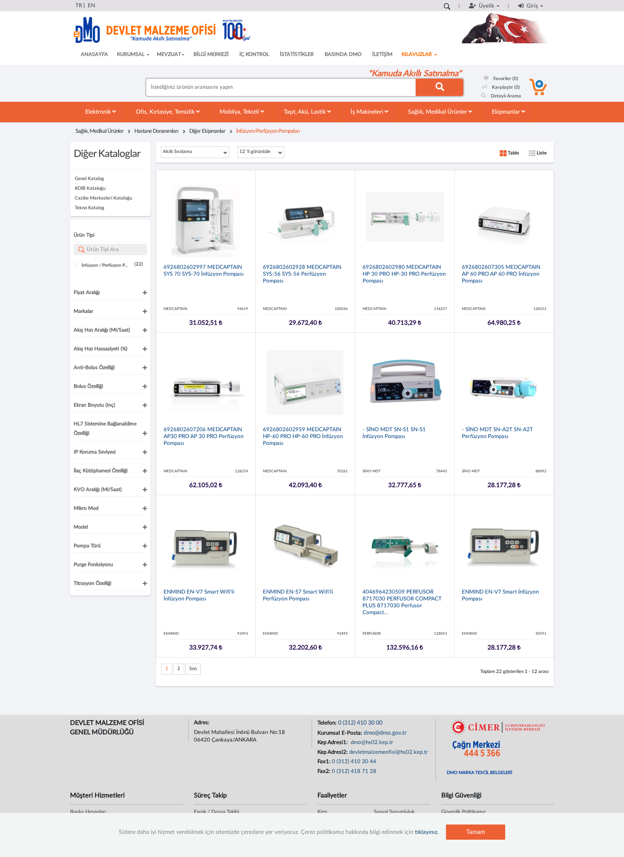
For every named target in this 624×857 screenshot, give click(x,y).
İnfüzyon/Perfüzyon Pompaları (268, 131)
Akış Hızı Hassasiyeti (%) (100, 348)
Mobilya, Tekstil (240, 112)
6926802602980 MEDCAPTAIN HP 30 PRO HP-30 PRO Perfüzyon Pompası (404, 274)
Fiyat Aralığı (87, 292)
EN (91, 5)
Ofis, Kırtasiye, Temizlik (166, 112)
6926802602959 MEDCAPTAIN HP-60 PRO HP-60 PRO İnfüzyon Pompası (303, 436)
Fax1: (324, 761)
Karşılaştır (505, 87)
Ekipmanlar (506, 112)
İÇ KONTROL (254, 54)
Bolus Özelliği (88, 386)
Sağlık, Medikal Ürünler (438, 112)
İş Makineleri (368, 112)
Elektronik (98, 112)
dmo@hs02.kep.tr (371, 742)
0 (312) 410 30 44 (354, 761)
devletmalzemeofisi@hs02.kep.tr (388, 752)
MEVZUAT (169, 54)
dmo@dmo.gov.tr (385, 733)
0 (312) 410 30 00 (360, 723)
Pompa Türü (87, 545)
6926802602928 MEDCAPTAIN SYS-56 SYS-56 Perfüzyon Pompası (302, 274)
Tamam (475, 832)
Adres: (202, 722)
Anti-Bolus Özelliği (94, 367)
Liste (541, 153)
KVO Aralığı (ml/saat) (98, 489)
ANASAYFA (94, 54)
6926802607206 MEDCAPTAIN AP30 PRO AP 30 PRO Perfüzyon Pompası (203, 436)
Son (193, 668)
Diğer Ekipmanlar (207, 131)
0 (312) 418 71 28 (354, 771)
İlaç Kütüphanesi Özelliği (100, 470)
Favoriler (505, 78)
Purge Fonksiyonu (93, 564)
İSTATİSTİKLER (297, 54)
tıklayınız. (427, 832)
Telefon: (327, 723)
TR (78, 5)
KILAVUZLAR (417, 54)
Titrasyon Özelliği (92, 583)
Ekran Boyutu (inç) (94, 405)
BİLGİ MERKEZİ (211, 54)
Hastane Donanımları (156, 131)
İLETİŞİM (382, 54)
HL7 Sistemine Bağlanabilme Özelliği (105, 428)
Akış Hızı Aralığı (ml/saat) (102, 330)
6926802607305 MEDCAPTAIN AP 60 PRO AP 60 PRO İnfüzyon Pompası (501, 274)
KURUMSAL (131, 54)
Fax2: (324, 771)
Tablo (513, 153)
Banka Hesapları (88, 811)
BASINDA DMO (343, 54)
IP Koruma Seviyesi (95, 452)
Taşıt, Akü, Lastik (305, 112)
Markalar (83, 311)
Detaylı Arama (505, 96)
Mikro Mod (86, 508)
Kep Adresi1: (333, 742)
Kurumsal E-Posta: (340, 733)
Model (81, 527)
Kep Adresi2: (333, 752)
